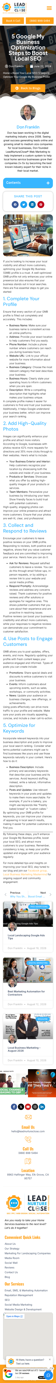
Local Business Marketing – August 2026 (24, 1049)
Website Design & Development (23, 1309)
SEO (7, 1299)
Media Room (12, 1258)
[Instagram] (35, 1107)
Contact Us (11, 1272)
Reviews (9, 1267)
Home (6, 73)
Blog (7, 1277)
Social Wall (11, 1262)
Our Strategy (12, 1248)
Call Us (28, 1148)
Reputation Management (19, 1295)
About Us (10, 1243)
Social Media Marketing (18, 1304)
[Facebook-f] (14, 1107)
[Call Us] (28, 1139)
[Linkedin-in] (42, 1107)
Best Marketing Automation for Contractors (26, 993)
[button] (49, 8)
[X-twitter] (21, 1107)
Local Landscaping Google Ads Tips (26, 937)
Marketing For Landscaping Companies (28, 1253)
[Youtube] (28, 1107)
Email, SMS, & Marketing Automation (26, 1290)
